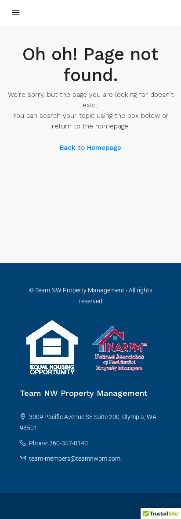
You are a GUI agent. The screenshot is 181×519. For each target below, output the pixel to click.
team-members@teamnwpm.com (74, 458)
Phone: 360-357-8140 (58, 443)
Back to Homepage (90, 148)
